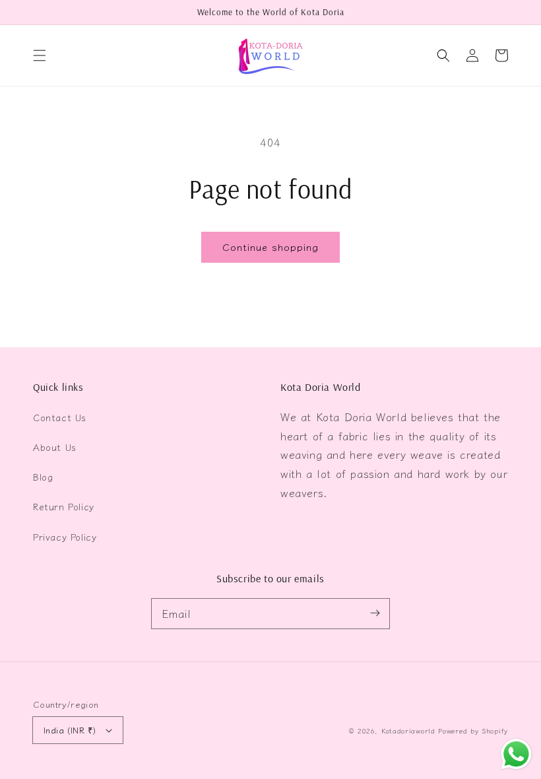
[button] (39, 55)
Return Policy (63, 506)
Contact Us (59, 417)
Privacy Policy (64, 536)
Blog (43, 476)
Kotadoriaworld (408, 730)
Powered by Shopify (473, 730)
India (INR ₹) (70, 730)
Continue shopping (270, 247)
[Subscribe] (374, 613)
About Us (55, 447)
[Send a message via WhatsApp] (516, 754)
